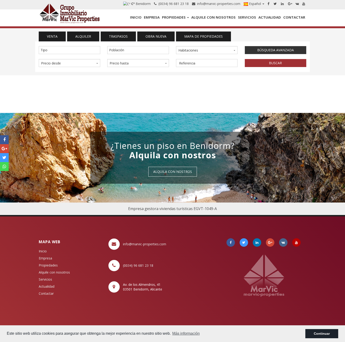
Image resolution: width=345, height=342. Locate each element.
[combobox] (69, 50)
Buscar (275, 63)
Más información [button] (186, 333)
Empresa (152, 17)
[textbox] (70, 50)
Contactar (294, 17)
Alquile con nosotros (213, 17)
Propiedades (174, 17)
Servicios (247, 17)
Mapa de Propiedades (203, 36)
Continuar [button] (322, 333)
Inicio (136, 17)
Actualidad (269, 17)
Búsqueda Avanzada (275, 50)
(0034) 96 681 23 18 (173, 3)
